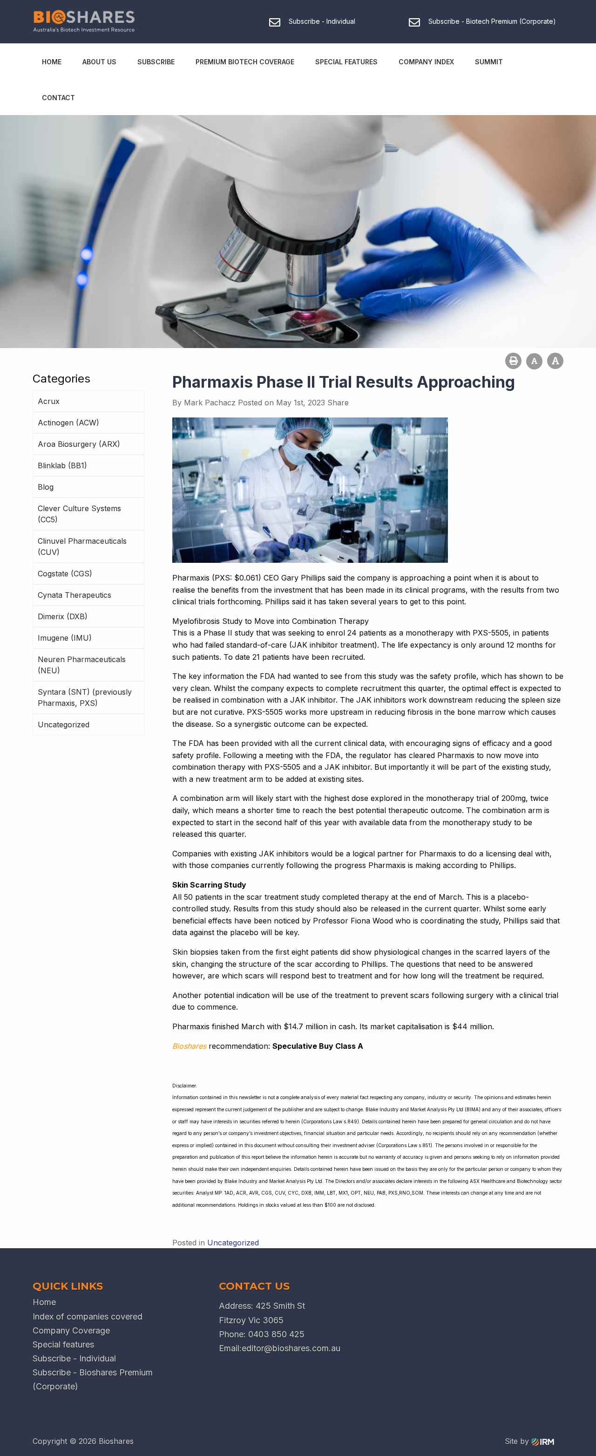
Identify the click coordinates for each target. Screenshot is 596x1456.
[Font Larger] (555, 361)
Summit (489, 62)
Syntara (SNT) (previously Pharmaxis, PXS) (85, 697)
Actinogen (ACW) (68, 422)
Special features (63, 1344)
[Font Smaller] (534, 361)
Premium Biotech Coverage (245, 62)
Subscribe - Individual (74, 1358)
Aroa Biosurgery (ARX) (79, 444)
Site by (518, 1441)
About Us (99, 62)
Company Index (426, 62)
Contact (58, 98)
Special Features (346, 62)
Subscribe (156, 62)
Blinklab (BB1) (62, 465)
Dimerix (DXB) (63, 616)
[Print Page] (513, 361)
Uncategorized (63, 724)
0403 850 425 (276, 1334)
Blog (46, 487)
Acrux (49, 401)
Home (51, 62)
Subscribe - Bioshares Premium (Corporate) (93, 1379)
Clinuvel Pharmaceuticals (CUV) (82, 546)
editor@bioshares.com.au (291, 1348)
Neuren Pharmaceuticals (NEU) (82, 665)
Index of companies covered (87, 1316)
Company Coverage (71, 1330)
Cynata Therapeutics (74, 595)
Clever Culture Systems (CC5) (79, 514)
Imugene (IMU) (65, 638)
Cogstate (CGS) (65, 573)
